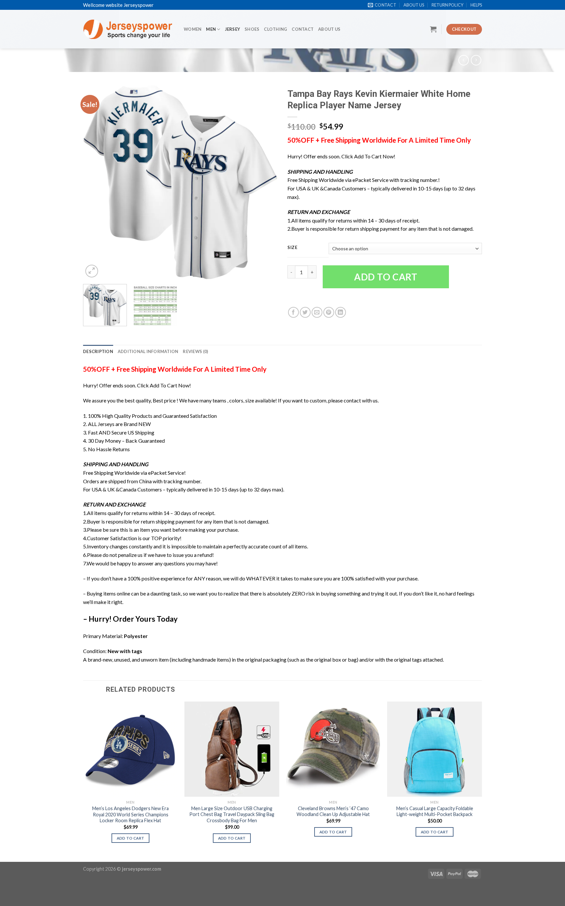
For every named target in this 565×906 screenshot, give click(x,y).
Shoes (252, 29)
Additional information (148, 351)
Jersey (232, 29)
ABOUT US (413, 5)
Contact (303, 29)
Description (98, 351)
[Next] (265, 182)
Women (192, 29)
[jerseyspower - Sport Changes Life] (128, 29)
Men (211, 29)
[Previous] (95, 182)
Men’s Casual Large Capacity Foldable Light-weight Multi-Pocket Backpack (434, 811)
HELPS (476, 5)
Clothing (275, 29)
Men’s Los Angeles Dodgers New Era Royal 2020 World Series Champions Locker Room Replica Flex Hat (130, 814)
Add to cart (386, 276)
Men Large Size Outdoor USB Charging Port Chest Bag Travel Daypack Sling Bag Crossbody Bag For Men (231, 814)
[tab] (98, 351)
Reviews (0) (195, 351)
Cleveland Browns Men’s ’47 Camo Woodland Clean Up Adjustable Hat (333, 811)
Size (292, 247)
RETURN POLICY (447, 5)
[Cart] (433, 29)
